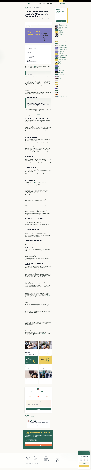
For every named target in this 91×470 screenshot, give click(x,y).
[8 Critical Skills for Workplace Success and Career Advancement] (31, 374)
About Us (57, 455)
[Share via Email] (30, 26)
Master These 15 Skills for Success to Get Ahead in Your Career (44, 351)
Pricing (51, 3)
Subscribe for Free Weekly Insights (38, 445)
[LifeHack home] (28, 3)
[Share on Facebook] (25, 26)
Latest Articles (57, 457)
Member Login (57, 460)
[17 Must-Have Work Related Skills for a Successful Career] (31, 360)
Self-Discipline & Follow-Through (47, 456)
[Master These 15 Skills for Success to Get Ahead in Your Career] (45, 345)
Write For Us (57, 459)
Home (25, 7)
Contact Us (57, 456)
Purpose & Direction (46, 457)
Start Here (40, 3)
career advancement (36, 77)
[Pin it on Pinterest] (27, 26)
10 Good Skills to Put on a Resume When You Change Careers (44, 366)
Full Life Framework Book (37, 456)
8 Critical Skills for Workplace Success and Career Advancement (31, 380)
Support (57, 461)
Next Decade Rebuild (46, 459)
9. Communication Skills (30, 57)
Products (44, 3)
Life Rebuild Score (27, 456)
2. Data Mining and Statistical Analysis (31, 48)
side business (48, 295)
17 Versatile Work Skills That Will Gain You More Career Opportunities (30, 352)
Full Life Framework (28, 457)
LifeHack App (35, 455)
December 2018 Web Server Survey (32, 416)
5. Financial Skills (29, 52)
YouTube (35, 463)
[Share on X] (29, 26)
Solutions (48, 3)
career (35, 66)
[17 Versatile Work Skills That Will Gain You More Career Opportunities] (31, 345)
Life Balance (27, 458)
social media (43, 333)
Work (27, 7)
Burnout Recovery (46, 455)
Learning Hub (35, 458)
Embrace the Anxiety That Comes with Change (32, 61)
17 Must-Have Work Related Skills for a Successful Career (30, 366)
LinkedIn (38, 463)
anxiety (43, 83)
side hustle (40, 326)
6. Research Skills (29, 53)
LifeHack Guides (27, 455)
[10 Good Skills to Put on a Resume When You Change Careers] (45, 360)
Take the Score (63, 3)
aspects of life (35, 182)
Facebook (27, 463)
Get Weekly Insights (61, 21)
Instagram (29, 463)
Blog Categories (57, 458)
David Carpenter (27, 23)
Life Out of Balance (46, 458)
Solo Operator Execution (46, 460)
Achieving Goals (27, 459)
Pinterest (32, 463)
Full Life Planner (36, 457)
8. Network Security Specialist (30, 56)
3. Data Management (29, 49)
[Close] (64, 1)
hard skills (49, 69)
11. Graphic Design (29, 60)
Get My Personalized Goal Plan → (38, 409)
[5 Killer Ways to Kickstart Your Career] (45, 374)
